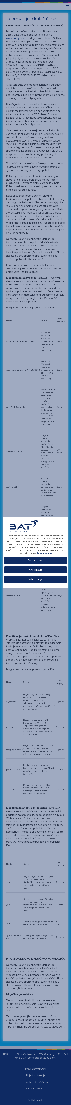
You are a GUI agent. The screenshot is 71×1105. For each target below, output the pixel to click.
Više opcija (35, 579)
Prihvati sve (35, 560)
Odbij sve (35, 569)
